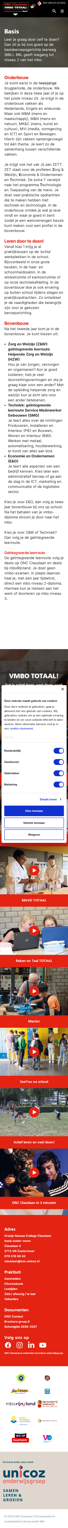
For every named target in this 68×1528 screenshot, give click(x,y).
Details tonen (48, 799)
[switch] (58, 762)
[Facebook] (8, 1345)
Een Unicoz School (54, 2)
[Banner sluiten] (62, 689)
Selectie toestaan (34, 822)
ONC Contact (13, 1316)
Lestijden (10, 1289)
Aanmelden (12, 1278)
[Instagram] (19, 1345)
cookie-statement (21, 728)
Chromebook (13, 1284)
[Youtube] (42, 1345)
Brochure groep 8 (17, 1321)
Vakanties (11, 1299)
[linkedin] (31, 1345)
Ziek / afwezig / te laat (20, 1294)
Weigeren (34, 834)
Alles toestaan (34, 810)
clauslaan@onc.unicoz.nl (22, 1261)
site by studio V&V (33, 1521)
